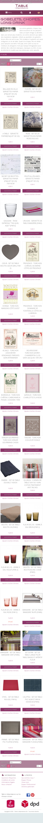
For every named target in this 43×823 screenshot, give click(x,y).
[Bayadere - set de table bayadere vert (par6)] (10, 641)
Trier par (5, 60)
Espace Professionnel (28, 784)
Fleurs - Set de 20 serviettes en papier (32, 90)
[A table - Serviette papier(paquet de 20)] (10, 122)
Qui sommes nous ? (28, 778)
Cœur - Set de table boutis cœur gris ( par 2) (10, 265)
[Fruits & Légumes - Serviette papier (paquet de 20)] (32, 164)
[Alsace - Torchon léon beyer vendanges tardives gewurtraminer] (10, 339)
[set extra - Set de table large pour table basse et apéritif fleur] (32, 641)
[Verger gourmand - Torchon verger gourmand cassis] (10, 426)
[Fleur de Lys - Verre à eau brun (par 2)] (32, 513)
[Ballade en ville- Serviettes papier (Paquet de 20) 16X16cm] (10, 77)
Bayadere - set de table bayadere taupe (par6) (33, 611)
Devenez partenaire (28, 787)
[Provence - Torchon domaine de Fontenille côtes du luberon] (32, 294)
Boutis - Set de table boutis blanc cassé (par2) (32, 569)
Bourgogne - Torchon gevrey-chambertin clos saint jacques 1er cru (32, 354)
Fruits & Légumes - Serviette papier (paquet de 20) (32, 178)
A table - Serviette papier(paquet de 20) (10, 134)
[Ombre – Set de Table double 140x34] (10, 468)
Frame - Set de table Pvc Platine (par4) (10, 740)
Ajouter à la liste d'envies (10, 107)
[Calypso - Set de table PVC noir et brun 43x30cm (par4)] (32, 685)
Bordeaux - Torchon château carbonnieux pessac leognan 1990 (10, 397)
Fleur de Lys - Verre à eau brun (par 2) (32, 525)
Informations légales (8, 782)
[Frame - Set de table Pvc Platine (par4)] (10, 728)
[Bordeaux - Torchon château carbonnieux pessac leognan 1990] (10, 383)
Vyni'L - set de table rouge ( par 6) (10, 698)
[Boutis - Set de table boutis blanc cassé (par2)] (32, 555)
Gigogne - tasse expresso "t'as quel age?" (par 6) (10, 223)
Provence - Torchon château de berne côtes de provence (32, 265)
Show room (25, 782)
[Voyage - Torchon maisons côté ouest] (10, 294)
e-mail (30, 2)
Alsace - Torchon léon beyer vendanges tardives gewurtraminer (10, 354)
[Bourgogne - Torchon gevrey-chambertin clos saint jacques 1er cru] (32, 339)
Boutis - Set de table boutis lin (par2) (10, 525)
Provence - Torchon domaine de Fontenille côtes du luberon (32, 309)
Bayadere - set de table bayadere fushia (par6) (33, 740)
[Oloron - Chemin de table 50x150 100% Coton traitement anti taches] (32, 468)
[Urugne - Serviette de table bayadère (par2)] (32, 209)
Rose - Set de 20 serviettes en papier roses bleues (32, 136)
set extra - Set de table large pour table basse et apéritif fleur (32, 656)
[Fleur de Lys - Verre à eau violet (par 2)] (10, 555)
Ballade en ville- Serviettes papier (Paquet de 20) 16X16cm (10, 93)
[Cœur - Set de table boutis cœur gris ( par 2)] (10, 252)
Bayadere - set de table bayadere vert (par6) (10, 653)
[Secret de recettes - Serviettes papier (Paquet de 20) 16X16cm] (10, 164)
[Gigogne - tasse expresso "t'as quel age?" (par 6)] (10, 209)
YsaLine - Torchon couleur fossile (32, 438)
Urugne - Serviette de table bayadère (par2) (32, 222)
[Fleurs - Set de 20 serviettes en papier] (32, 77)
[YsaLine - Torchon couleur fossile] (32, 426)
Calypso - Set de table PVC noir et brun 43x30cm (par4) (32, 699)
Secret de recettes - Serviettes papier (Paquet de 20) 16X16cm (10, 180)
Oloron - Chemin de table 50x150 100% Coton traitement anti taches (32, 484)
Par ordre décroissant (23, 60)
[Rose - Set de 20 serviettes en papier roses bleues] (32, 122)
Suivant (14, 64)
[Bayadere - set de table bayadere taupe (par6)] (32, 598)
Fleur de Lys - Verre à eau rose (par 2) (10, 611)
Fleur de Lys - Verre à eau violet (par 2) (10, 568)
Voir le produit (10, 580)
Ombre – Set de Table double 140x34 (10, 481)
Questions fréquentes (9, 778)
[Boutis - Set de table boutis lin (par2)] (10, 513)
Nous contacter (7, 784)
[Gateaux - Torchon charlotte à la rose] (32, 383)
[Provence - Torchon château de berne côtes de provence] (32, 252)
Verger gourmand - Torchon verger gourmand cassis (10, 440)
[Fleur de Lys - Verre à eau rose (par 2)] (10, 598)
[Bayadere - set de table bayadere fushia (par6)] (32, 728)
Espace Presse (26, 780)
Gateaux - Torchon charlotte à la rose (32, 396)
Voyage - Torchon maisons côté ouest (10, 307)
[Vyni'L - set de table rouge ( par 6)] (10, 685)
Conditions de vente (8, 780)
